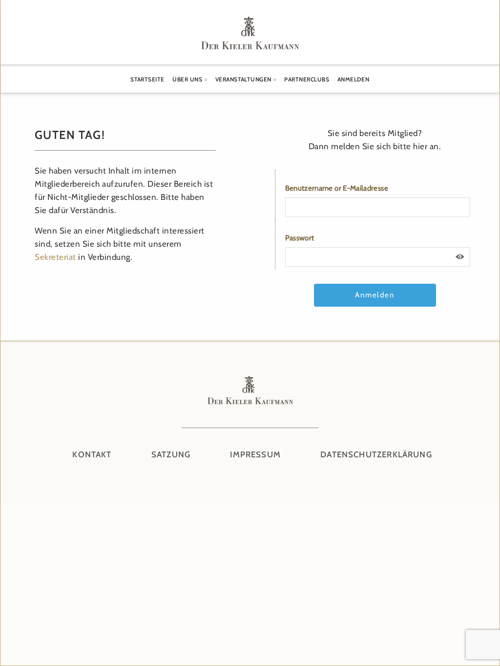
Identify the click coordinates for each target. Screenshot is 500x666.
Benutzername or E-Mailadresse (336, 188)
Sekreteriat (55, 257)
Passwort (299, 238)
